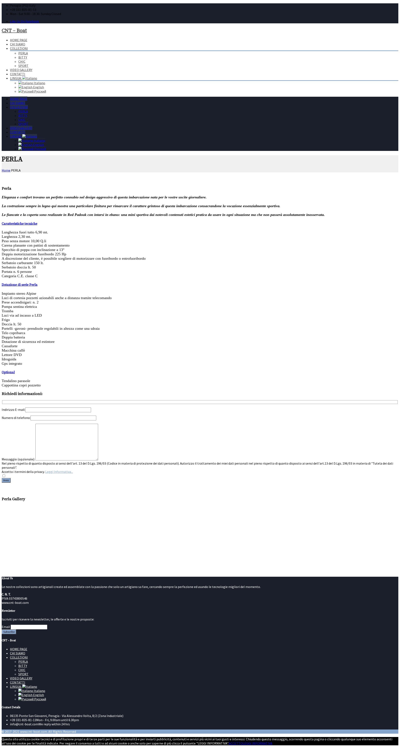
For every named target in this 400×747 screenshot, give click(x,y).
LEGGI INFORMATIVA (257, 743)
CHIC (21, 61)
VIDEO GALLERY (21, 70)
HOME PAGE (18, 40)
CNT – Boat (14, 31)
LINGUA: (16, 78)
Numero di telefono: (16, 418)
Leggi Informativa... (59, 472)
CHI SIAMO (17, 44)
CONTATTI (17, 74)
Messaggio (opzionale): (18, 459)
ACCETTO (236, 743)
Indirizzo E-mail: (13, 409)
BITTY (22, 57)
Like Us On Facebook (24, 21)
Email (6, 627)
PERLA (23, 53)
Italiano (39, 83)
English (38, 87)
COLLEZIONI (19, 48)
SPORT (23, 66)
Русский (40, 91)
